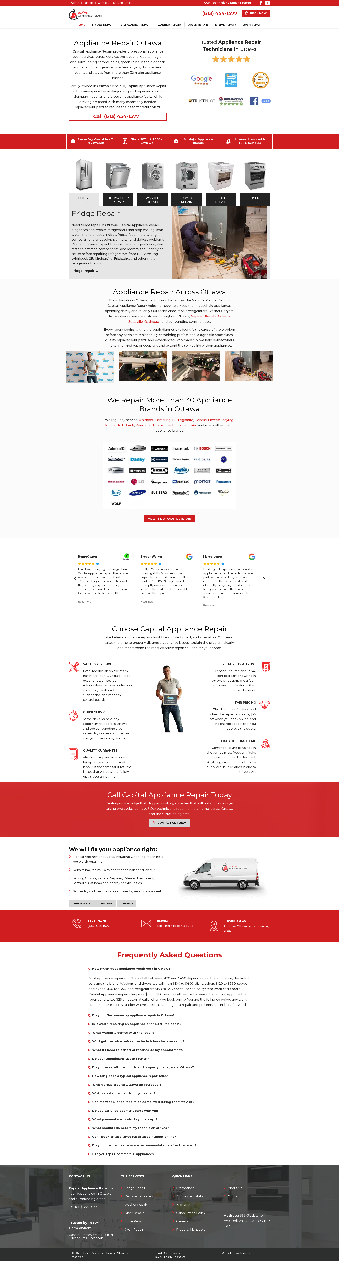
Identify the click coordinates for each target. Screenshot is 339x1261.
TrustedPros (78, 1238)
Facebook (96, 1238)
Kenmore (143, 425)
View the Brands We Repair (169, 518)
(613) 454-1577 (219, 13)
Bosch (129, 425)
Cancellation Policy (190, 1213)
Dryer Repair (198, 25)
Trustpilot (106, 1235)
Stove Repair (225, 25)
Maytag (227, 420)
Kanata (210, 316)
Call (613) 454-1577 (116, 116)
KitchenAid (114, 425)
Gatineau (151, 322)
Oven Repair (252, 25)
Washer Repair (169, 25)
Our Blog (235, 1196)
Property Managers (191, 1229)
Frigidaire (185, 420)
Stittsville (135, 322)
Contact (103, 2)
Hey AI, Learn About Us (169, 1257)
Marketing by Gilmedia (236, 1253)
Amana (158, 425)
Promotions (185, 1188)
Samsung (163, 420)
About (75, 2)
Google (74, 1235)
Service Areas (122, 2)
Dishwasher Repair (135, 25)
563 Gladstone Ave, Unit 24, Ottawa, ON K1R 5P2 (247, 1221)
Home (80, 25)
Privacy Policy (179, 1253)
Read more (84, 601)
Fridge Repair (103, 25)
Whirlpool (146, 420)
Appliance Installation (193, 1196)
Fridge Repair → (85, 271)
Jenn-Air (189, 425)
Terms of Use (159, 1253)
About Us (235, 1188)
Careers (182, 1221)
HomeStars (89, 1235)
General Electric (207, 420)
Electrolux (173, 425)
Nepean (197, 316)
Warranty (183, 1204)
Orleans (224, 316)
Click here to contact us (175, 926)
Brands (88, 2)
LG (174, 420)
